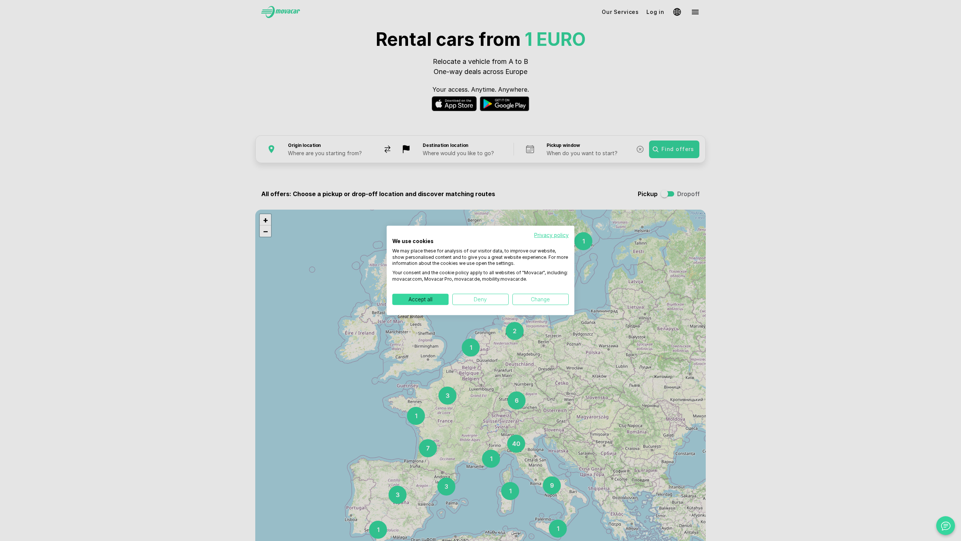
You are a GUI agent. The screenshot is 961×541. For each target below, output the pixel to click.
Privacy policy (551, 235)
